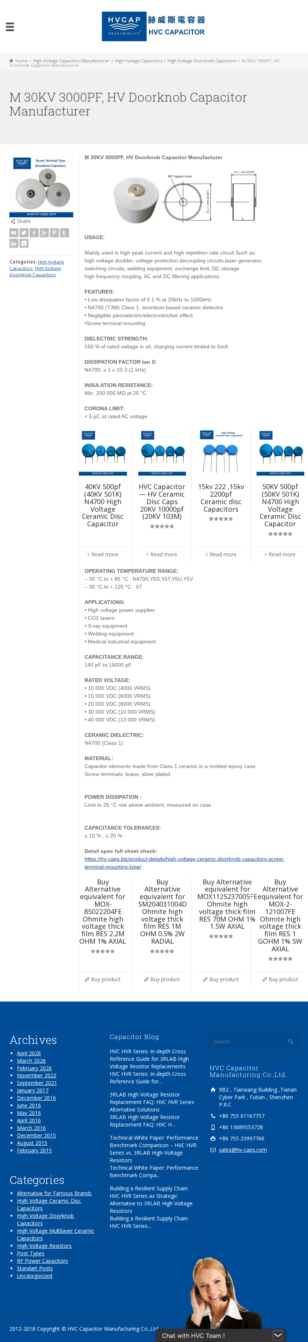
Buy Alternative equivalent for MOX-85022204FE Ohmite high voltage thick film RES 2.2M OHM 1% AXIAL (102, 911)
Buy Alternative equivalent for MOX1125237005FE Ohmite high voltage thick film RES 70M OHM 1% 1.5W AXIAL (227, 904)
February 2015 (34, 1150)
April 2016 (29, 1120)
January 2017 (32, 1090)
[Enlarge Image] (41, 185)
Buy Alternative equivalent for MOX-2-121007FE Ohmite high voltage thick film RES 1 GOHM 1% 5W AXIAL (280, 915)
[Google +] (44, 232)
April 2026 (29, 1053)
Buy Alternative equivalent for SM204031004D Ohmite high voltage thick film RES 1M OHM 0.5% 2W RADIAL (162, 911)
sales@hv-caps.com (243, 1149)
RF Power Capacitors (42, 1260)
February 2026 (34, 1068)
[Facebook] (34, 232)
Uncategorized (34, 1275)
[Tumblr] (64, 232)
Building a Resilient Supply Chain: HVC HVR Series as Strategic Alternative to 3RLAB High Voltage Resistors (151, 1199)
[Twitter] (24, 232)
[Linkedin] (13, 243)
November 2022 (36, 1075)
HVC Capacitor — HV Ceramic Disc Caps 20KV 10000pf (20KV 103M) (162, 501)
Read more (104, 554)
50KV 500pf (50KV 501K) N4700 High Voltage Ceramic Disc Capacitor (280, 505)
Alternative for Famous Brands (54, 1193)
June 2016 (29, 1105)
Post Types (30, 1253)
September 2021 (37, 1082)
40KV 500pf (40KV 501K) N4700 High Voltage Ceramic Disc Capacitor (103, 505)
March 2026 (31, 1060)
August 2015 (32, 1142)
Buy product (106, 979)
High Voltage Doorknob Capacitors (35, 271)
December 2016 (36, 1097)
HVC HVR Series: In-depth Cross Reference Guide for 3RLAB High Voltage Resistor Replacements (149, 1059)
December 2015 (36, 1135)
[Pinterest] (54, 232)
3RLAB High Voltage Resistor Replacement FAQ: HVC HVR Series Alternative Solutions (152, 1102)
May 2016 (29, 1112)
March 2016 (31, 1127)
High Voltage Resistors (44, 1245)
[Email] (13, 232)
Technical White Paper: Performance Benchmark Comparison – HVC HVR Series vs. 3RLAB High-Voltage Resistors (154, 1149)
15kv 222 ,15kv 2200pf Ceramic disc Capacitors (221, 497)
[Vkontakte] (24, 243)
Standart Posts (35, 1268)
